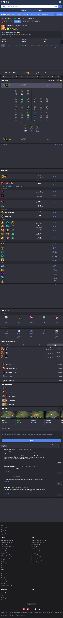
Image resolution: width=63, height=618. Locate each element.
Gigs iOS (34, 554)
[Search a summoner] (55, 6)
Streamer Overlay (5, 585)
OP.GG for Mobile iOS (37, 542)
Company (3, 530)
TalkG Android (35, 556)
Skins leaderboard (35, 14)
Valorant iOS (35, 550)
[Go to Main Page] (4, 2)
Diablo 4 (3, 568)
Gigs (2, 583)
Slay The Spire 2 (5, 562)
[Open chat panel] (62, 42)
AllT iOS (34, 546)
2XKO (2, 570)
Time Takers (4, 572)
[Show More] (9, 2)
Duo (2, 577)
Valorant (3, 548)
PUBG (2, 550)
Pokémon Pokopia (5, 556)
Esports (3, 581)
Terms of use (4, 594)
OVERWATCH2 (5, 554)
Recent (9, 446)
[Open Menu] (60, 2)
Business (34, 592)
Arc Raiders (4, 560)
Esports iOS (34, 562)
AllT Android (35, 544)
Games (3, 575)
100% (18, 21)
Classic (25, 14)
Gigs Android (35, 552)
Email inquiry (4, 598)
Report (59, 462)
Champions (5, 14)
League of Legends (6, 540)
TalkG (2, 579)
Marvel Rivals (4, 558)
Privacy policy (5, 592)
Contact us (4, 600)
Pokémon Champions (6, 546)
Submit (31, 440)
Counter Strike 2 (5, 564)
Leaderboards (45, 14)
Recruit (33, 596)
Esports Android (36, 560)
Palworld (3, 544)
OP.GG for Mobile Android (38, 540)
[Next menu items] (55, 14)
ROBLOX (3, 552)
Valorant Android (36, 548)
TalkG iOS (34, 558)
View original (7, 460)
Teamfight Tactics (5, 542)
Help (2, 596)
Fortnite (3, 566)
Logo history (4, 533)
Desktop (3, 574)
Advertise (34, 594)
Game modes (16, 14)
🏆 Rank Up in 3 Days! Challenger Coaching (40, 10)
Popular (4, 446)
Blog (2, 532)
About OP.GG (4, 528)
